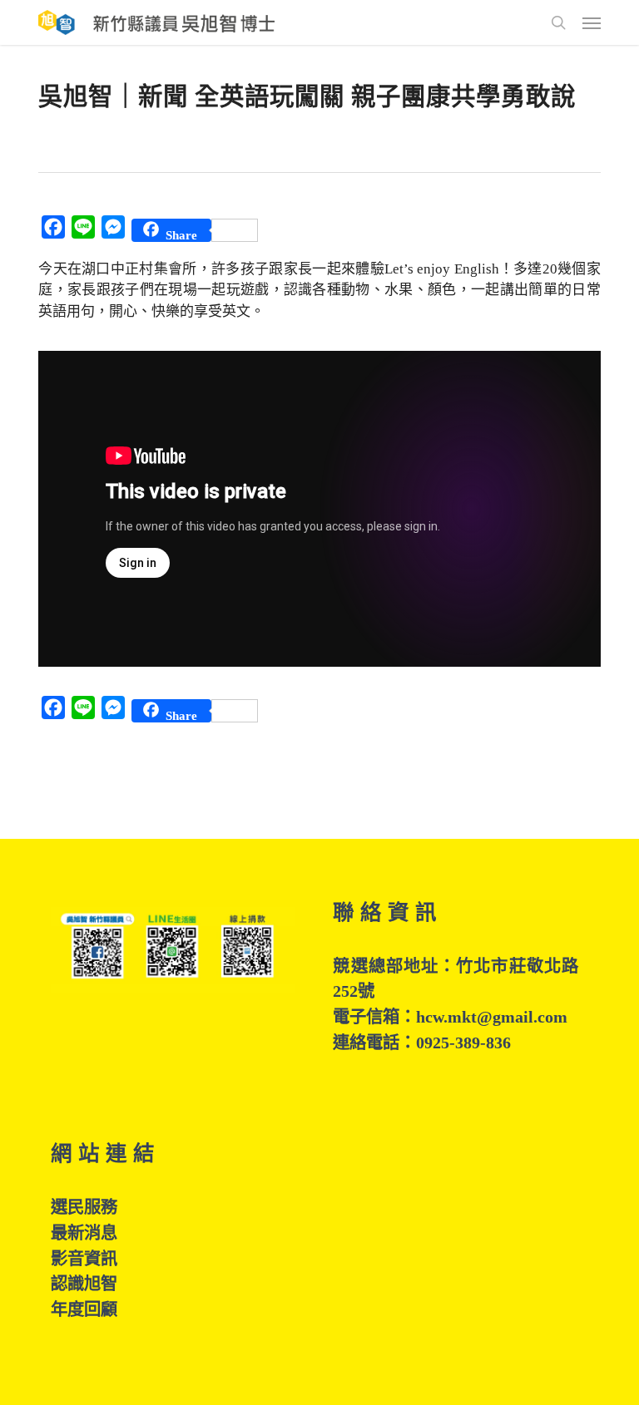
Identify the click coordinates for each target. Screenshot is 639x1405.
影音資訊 (84, 1259)
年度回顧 (84, 1309)
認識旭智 (84, 1283)
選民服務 (84, 1207)
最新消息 (84, 1233)
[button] (591, 22)
